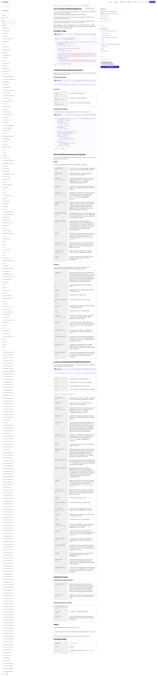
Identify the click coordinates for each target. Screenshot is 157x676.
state (56, 310)
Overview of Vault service (85, 237)
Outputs (103, 42)
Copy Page (103, 56)
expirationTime (58, 272)
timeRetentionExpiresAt (60, 336)
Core (79, 5)
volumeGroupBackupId (60, 352)
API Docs (3, 20)
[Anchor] (82, 8)
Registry (116, 1)
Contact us (141, 1)
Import (102, 48)
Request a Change (104, 59)
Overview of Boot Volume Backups (77, 22)
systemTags (57, 315)
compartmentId (58, 173)
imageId (57, 289)
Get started (152, 1)
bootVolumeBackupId (59, 606)
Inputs (103, 39)
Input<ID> (77, 373)
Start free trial (110, 66)
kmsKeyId (57, 233)
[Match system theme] (7, 674)
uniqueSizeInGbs (58, 344)
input (80, 164)
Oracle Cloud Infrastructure (68, 5)
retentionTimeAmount (60, 584)
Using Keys (71, 239)
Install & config (5, 17)
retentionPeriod (58, 242)
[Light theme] (2, 674)
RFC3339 (92, 274)
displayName (58, 186)
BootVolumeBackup (85, 5)
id (55, 284)
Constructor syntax (106, 33)
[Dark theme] (5, 674)
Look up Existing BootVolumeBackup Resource (110, 44)
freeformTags (58, 192)
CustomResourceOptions (59, 104)
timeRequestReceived (60, 329)
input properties (86, 112)
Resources (68, 74)
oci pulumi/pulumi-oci (73, 643)
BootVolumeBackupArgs (83, 84)
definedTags (58, 178)
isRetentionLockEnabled (60, 221)
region (56, 611)
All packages (6, 10)
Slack (130, 1)
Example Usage (104, 28)
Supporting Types (104, 46)
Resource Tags (80, 181)
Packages (60, 5)
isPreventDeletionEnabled (60, 213)
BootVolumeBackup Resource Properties (109, 37)
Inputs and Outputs (89, 157)
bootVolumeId (58, 168)
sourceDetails (58, 250)
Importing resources (85, 636)
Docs (111, 1)
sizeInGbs (57, 294)
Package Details (104, 50)
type (56, 256)
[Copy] (95, 38)
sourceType (57, 305)
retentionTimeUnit (59, 594)
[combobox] (8, 6)
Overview (4, 15)
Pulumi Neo (124, 1)
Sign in (146, 1)
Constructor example (106, 35)
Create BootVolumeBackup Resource (108, 30)
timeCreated (58, 322)
